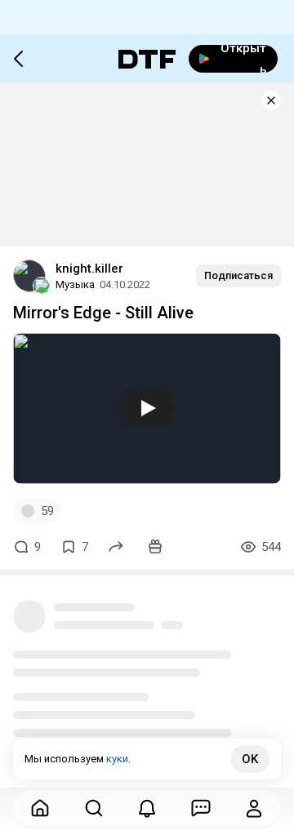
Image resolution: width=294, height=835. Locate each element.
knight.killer (89, 268)
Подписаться (238, 275)
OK (250, 759)
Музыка (75, 284)
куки (117, 759)
